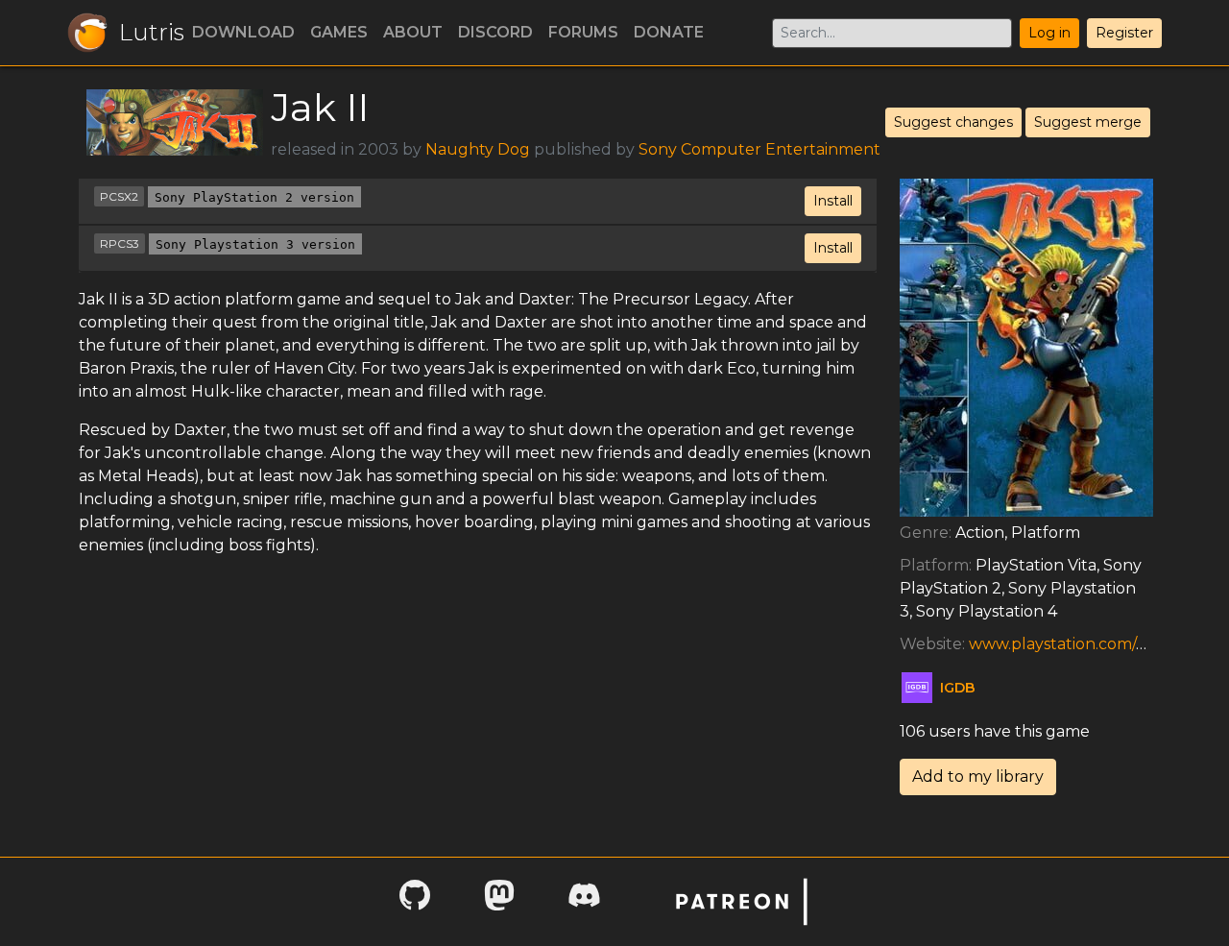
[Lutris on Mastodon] (499, 901)
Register (1124, 32)
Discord (495, 32)
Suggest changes (953, 122)
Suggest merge (1088, 122)
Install (833, 200)
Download (243, 32)
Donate (669, 32)
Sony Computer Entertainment (759, 149)
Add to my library (978, 776)
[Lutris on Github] (414, 901)
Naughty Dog (477, 149)
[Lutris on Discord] (583, 901)
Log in (1049, 32)
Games (339, 32)
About (413, 32)
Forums (583, 32)
